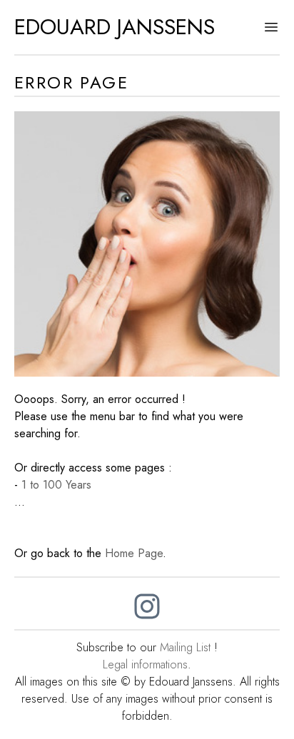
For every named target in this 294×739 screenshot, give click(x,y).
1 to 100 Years (56, 484)
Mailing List (185, 647)
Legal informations (145, 664)
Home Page (134, 553)
